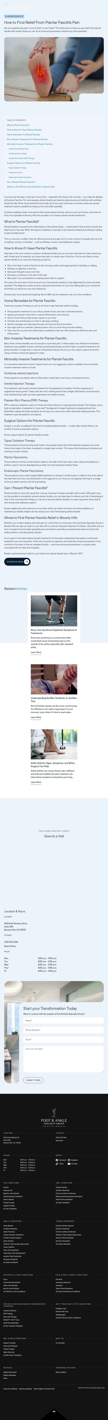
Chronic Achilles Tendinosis (66, 1193)
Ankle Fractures (9, 1232)
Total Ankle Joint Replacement (14, 1253)
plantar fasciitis (15, 200)
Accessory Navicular (63, 1282)
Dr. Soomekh (60, 1343)
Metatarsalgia (60, 1314)
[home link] (17, 7)
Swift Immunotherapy (11, 1323)
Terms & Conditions (10, 1389)
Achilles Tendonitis (62, 1190)
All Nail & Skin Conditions (12, 1355)
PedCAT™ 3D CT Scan (11, 1320)
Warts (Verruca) (8, 1352)
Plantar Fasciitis (61, 1187)
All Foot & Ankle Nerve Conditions (68, 1291)
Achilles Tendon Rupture (12, 1238)
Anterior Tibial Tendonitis (12, 1256)
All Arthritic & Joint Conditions (14, 1291)
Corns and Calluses (10, 1346)
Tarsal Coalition (8, 1247)
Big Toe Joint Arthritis (11, 1193)
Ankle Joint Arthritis (10, 1285)
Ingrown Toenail (9, 1205)
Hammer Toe (8, 1190)
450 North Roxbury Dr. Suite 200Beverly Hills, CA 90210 (12, 1140)
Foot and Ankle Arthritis (11, 1282)
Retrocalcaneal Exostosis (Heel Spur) (69, 1196)
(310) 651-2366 (11, 941)
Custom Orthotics (9, 1310)
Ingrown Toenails (9, 1343)
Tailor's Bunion (8, 1199)
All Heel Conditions (63, 1202)
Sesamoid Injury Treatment (12, 1196)
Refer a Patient (61, 1372)
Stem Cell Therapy (10, 1317)
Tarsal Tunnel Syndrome (64, 1199)
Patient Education (9, 1375)
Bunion (6, 1187)
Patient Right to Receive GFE (44, 1389)
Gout (5, 1279)
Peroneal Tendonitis (10, 1259)
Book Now (59, 1140)
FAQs (5, 1378)
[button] (101, 7)
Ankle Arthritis (8, 1241)
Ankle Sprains (8, 1225)
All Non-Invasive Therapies (13, 1326)
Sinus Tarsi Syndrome (11, 1250)
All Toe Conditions (10, 1208)
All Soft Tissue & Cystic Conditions (68, 1317)
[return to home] (54, 1117)
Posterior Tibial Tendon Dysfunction (16, 1244)
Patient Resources (10, 1372)
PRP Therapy (8, 1313)
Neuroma (59, 1285)
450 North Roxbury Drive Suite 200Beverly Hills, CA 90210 (16, 926)
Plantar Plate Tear (62, 1311)
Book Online (10, 946)
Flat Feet (59, 1279)
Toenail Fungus (8, 1202)
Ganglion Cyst (61, 1308)
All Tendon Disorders (63, 1244)
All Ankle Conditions (10, 1262)
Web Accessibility (25, 1389)
